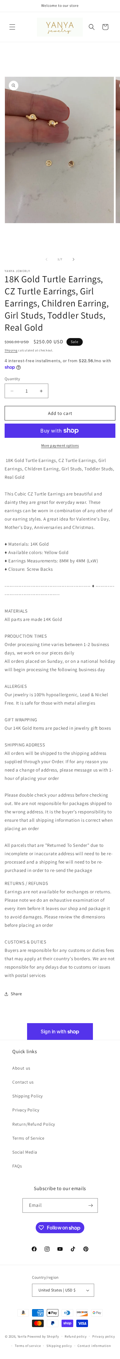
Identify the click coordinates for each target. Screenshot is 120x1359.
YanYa (22, 1336)
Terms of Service (28, 1138)
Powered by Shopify (43, 1336)
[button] (12, 27)
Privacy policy (103, 1336)
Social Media (24, 1152)
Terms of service (28, 1346)
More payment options (60, 445)
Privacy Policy (25, 1110)
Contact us (23, 1082)
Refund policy (75, 1336)
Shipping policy (59, 1346)
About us (21, 1068)
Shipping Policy (27, 1096)
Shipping (11, 350)
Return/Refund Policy (33, 1124)
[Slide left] (46, 259)
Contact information (94, 1346)
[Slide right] (73, 259)
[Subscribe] (91, 1205)
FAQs (17, 1166)
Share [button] (16, 993)
